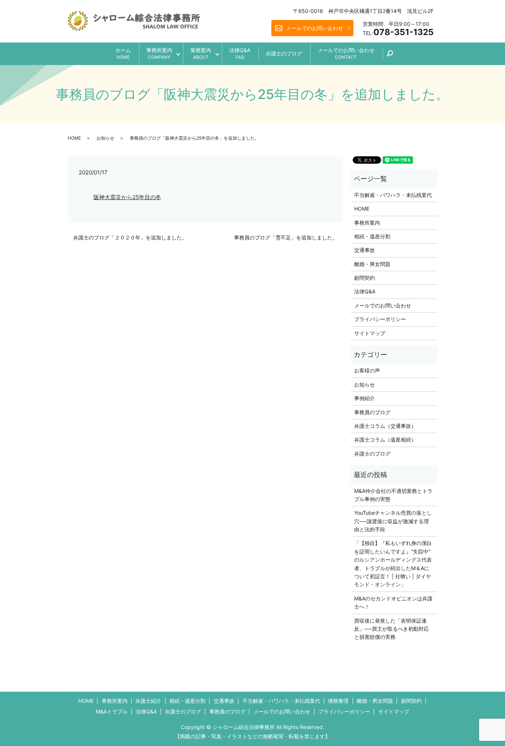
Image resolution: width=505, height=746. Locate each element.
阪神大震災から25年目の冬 (127, 197)
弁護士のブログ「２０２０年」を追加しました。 (130, 237)
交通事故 (364, 250)
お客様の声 (367, 370)
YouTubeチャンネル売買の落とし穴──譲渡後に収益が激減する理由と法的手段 (393, 521)
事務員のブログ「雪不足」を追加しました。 (286, 237)
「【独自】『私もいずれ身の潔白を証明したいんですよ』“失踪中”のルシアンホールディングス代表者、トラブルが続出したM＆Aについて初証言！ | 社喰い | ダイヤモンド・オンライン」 (393, 563)
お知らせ (105, 138)
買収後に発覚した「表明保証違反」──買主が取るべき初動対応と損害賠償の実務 (391, 628)
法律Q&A (239, 53)
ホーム (123, 53)
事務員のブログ (372, 412)
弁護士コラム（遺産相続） (385, 439)
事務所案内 (159, 53)
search (394, 56)
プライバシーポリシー (380, 319)
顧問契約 (364, 278)
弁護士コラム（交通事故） (385, 426)
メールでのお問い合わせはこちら (314, 727)
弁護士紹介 (148, 701)
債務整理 (338, 701)
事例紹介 (364, 398)
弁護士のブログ (284, 53)
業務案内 (200, 53)
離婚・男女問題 (372, 264)
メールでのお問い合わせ (314, 28)
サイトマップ (369, 333)
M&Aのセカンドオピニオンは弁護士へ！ (393, 602)
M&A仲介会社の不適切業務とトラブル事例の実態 (393, 495)
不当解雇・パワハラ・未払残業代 (393, 195)
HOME (74, 138)
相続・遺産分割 (372, 236)
